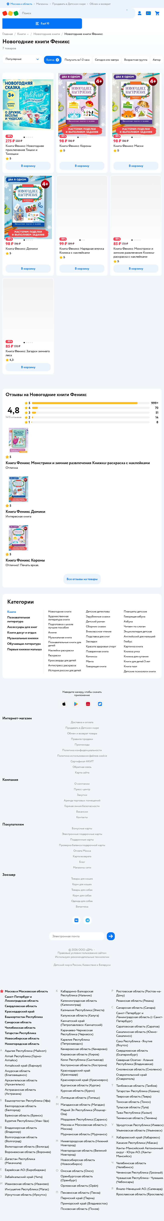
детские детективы (98, 611)
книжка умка (132, 651)
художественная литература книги (59, 618)
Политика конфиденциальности (82, 750)
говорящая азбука (134, 616)
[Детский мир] (10, 13)
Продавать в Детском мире (82, 728)
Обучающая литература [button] (24, 644)
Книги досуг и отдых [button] (21, 633)
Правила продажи (82, 739)
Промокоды (82, 744)
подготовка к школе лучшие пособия (60, 626)
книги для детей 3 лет (137, 661)
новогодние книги (59, 611)
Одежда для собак (82, 901)
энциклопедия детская (138, 631)
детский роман (95, 621)
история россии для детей (64, 670)
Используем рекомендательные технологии (82, 957)
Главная (7, 34)
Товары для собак (82, 890)
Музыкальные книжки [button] (22, 638)
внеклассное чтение (98, 631)
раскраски (54, 655)
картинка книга (133, 646)
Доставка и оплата (82, 722)
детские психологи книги (140, 671)
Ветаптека (82, 906)
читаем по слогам (135, 626)
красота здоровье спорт (101, 646)
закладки (91, 641)
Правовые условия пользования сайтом (82, 953)
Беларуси (105, 965)
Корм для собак (82, 895)
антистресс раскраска (62, 665)
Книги (21, 34)
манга (89, 661)
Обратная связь (82, 767)
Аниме (52, 632)
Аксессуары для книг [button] (22, 627)
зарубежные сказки (98, 616)
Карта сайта (82, 772)
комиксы (91, 656)
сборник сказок (96, 626)
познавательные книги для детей (64, 644)
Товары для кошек (82, 878)
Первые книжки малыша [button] (24, 649)
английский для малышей (139, 636)
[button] (42, 23)
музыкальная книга (60, 637)
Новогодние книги (46, 34)
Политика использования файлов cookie (82, 755)
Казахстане (89, 965)
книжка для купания (136, 656)
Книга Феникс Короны (25, 560)
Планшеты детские (135, 611)
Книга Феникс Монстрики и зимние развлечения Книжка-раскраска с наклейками (78, 462)
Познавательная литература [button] (18, 619)
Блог (82, 862)
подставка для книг (98, 636)
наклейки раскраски (61, 650)
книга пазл (130, 666)
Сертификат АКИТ (82, 761)
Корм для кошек (82, 884)
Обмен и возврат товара (82, 733)
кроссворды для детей (62, 660)
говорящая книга (96, 666)
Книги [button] (11, 612)
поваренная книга (97, 651)
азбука (128, 621)
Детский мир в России (67, 965)
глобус (128, 641)
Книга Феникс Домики (25, 511)
